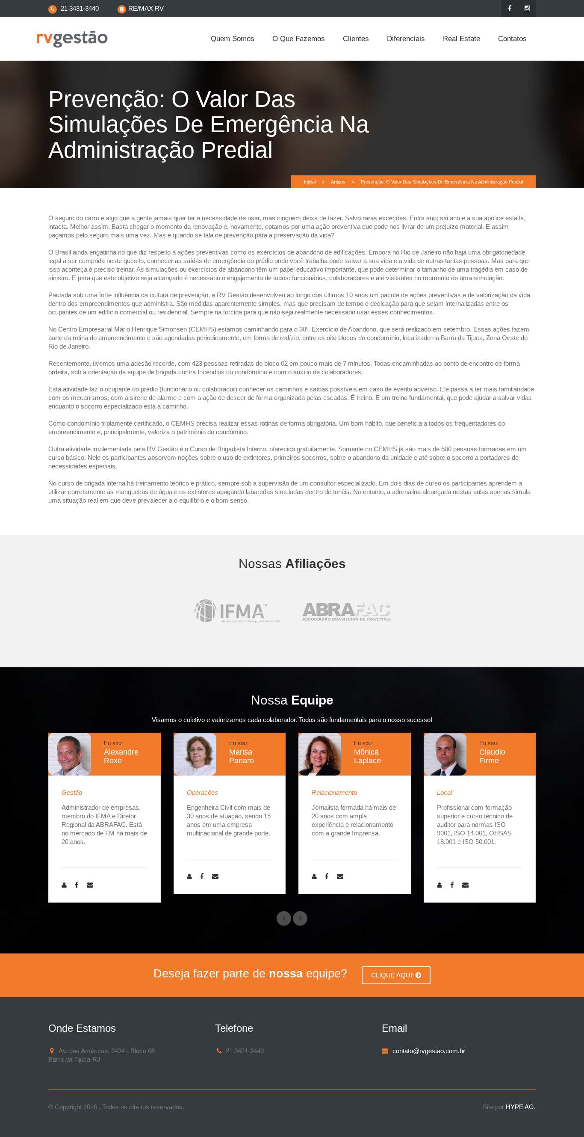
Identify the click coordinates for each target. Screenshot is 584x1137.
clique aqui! (393, 975)
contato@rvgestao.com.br (428, 1050)
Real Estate (461, 38)
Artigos (338, 181)
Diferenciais (406, 38)
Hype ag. (521, 1106)
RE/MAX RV (146, 8)
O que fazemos (298, 38)
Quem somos (232, 38)
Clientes (356, 38)
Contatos (512, 38)
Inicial (310, 181)
